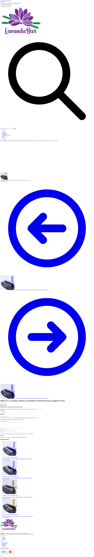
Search (15, 128)
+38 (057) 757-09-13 (3, 3)
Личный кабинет (5, 542)
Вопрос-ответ (4, 545)
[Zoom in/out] (3, 555)
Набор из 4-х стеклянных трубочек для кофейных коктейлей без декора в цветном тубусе (17, 458)
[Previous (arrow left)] (0, 556)
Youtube (3, 539)
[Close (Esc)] (0, 555)
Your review (2, 428)
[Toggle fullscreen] (2, 555)
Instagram (3, 538)
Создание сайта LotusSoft (4, 548)
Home (1, 140)
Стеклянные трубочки (6, 140)
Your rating (2, 421)
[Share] (1, 555)
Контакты (4, 544)
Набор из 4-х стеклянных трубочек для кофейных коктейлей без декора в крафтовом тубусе (17, 516)
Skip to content (8, 0)
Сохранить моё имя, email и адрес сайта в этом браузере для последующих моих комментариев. (17, 433)
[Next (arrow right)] (1, 556)
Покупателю (4, 543)
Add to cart (5, 181)
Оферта (3, 546)
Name (1, 430)
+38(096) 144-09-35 (17, 3)
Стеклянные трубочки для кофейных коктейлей (19, 140)
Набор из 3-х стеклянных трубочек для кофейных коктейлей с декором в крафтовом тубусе (17, 497)
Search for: (2, 128)
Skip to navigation (3, 0)
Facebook (3, 537)
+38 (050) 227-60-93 (10, 3)
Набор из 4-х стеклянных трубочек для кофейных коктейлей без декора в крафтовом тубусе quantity (17, 409)
